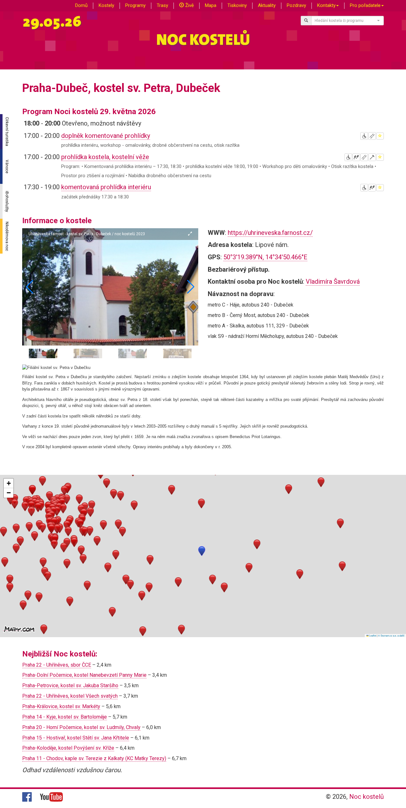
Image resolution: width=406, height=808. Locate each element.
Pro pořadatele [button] (365, 5)
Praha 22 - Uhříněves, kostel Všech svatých (70, 696)
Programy (135, 5)
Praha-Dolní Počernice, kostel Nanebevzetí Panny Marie (84, 675)
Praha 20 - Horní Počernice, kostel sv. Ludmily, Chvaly (81, 727)
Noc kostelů (366, 796)
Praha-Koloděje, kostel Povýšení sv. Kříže (68, 748)
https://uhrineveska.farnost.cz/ (270, 232)
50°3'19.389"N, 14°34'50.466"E (265, 257)
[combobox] (347, 20)
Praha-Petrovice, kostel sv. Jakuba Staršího (70, 685)
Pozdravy (296, 5)
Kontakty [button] (326, 5)
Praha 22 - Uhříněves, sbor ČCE (56, 665)
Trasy (162, 5)
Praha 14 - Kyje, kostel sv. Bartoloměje (64, 717)
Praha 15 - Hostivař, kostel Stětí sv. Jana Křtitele (75, 738)
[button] (191, 287)
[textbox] (346, 20)
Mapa (210, 5)
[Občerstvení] (372, 136)
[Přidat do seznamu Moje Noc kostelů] (380, 136)
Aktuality (267, 5)
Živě (189, 5)
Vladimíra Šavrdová (333, 281)
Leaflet (372, 635)
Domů (81, 5)
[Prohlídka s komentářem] (356, 157)
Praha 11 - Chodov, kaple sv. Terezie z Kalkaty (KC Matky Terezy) (94, 758)
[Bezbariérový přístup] (364, 136)
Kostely (106, 5)
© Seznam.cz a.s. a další (391, 635)
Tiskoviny (237, 5)
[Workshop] (372, 157)
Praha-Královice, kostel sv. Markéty (61, 706)
